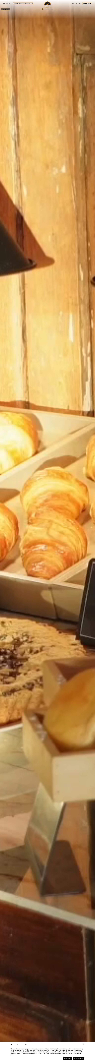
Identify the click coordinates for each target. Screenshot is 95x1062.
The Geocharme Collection (22, 3)
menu (8, 3)
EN (80, 3)
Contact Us (5, 9)
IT (76, 3)
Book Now (87, 3)
